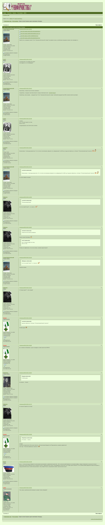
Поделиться (21, 29)
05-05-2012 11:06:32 (28, 147)
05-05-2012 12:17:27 (28, 404)
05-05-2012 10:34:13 (28, 88)
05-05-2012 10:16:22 (28, 59)
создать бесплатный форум (96, 519)
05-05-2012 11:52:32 (28, 287)
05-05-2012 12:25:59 (28, 434)
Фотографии (15, 21)
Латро (4, 461)
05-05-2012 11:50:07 (28, 227)
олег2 (4, 59)
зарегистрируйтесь (18, 18)
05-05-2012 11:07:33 (28, 166)
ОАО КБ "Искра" (52, 92)
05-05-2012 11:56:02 (28, 345)
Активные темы (6, 15)
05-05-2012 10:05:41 (28, 29)
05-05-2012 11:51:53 (28, 257)
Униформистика (7, 21)
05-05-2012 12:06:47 (28, 372)
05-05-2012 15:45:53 (28, 487)
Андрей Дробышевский (8, 29)
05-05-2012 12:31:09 (28, 461)
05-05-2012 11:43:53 (28, 197)
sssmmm (5, 147)
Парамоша (5, 372)
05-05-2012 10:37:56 (28, 118)
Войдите (11, 18)
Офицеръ (5, 197)
